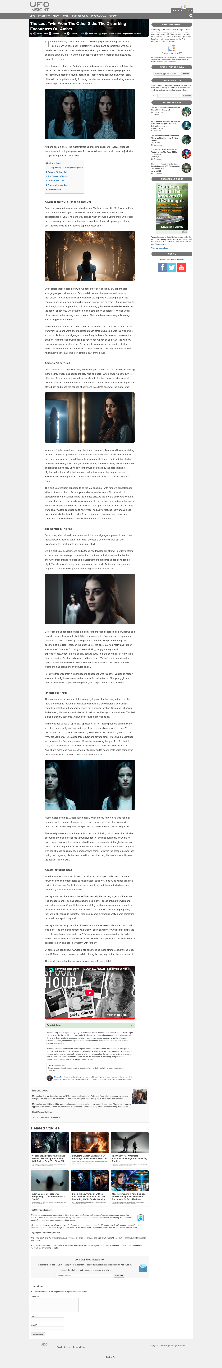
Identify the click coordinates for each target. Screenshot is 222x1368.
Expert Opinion (108, 33)
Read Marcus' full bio (41, 1111)
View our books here (159, 248)
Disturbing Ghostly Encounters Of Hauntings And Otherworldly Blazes (89, 1157)
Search (186, 74)
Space (65, 16)
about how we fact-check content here (120, 1227)
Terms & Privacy (79, 1347)
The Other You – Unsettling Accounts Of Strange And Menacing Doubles (129, 1158)
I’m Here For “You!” (56, 180)
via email (57, 1117)
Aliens (56, 16)
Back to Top (111, 1357)
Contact (67, 1347)
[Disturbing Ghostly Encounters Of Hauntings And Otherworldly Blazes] (90, 1142)
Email (34, 1324)
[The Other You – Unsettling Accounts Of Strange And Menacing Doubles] (130, 1142)
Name (34, 1316)
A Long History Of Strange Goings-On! (64, 167)
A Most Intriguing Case (57, 184)
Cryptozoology (80, 16)
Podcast (113, 16)
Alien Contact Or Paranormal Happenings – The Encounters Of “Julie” (48, 1196)
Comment (35, 1296)
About (59, 1347)
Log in (189, 10)
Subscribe (177, 10)
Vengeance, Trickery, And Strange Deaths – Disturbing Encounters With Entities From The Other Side (48, 1158)
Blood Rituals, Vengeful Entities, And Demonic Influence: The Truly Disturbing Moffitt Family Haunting (88, 1196)
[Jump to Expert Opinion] (99, 33)
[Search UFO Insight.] (191, 16)
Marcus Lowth (42, 33)
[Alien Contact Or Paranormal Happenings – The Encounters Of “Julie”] (50, 1180)
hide (58, 163)
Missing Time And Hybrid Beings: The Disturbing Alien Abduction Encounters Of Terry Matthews (128, 1196)
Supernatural (98, 16)
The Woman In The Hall (57, 176)
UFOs (32, 16)
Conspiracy (44, 16)
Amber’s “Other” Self (56, 171)
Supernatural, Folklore (132, 33)
